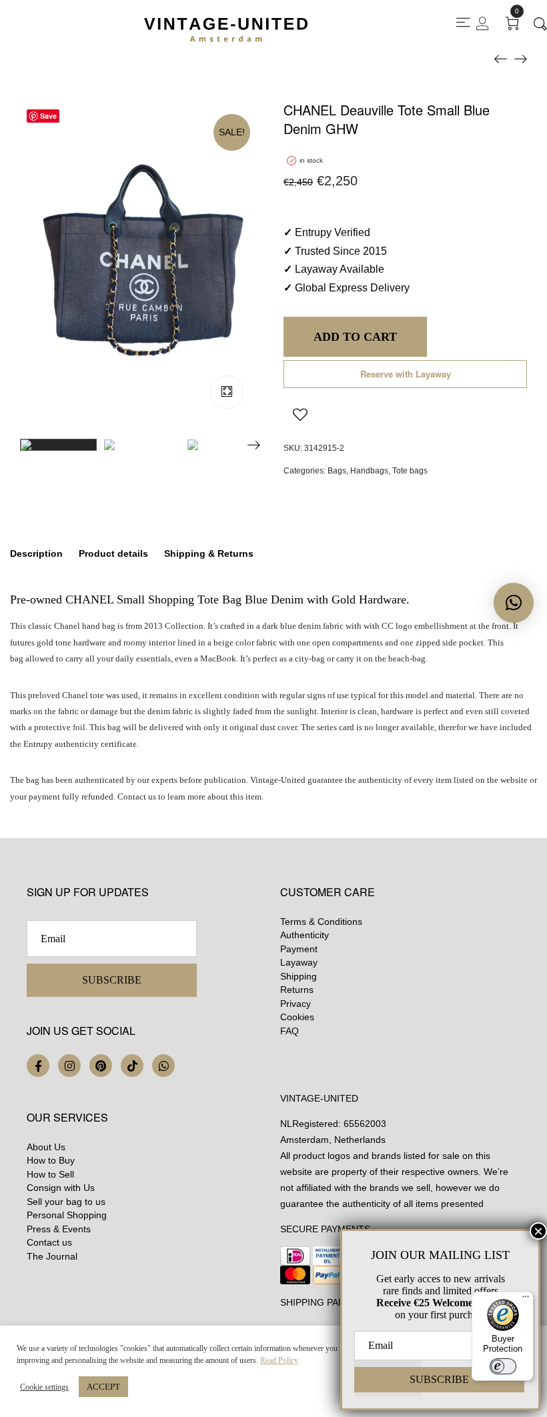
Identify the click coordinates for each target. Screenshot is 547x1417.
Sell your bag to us (66, 1201)
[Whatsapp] (163, 1065)
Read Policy (279, 1360)
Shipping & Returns (208, 553)
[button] (514, 603)
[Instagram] (69, 1065)
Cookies (297, 1017)
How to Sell (50, 1174)
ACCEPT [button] (103, 1387)
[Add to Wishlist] (300, 414)
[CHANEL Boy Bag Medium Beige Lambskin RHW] (520, 58)
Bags (337, 470)
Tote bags (410, 470)
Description (36, 553)
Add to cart (355, 336)
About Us (46, 1147)
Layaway (299, 962)
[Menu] (526, 1300)
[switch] (503, 1366)
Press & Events (59, 1229)
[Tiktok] (132, 1065)
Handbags (369, 470)
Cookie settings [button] (44, 1387)
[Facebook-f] (38, 1065)
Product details (113, 553)
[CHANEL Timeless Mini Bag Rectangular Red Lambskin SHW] (500, 58)
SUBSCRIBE (111, 980)
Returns (297, 989)
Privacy (295, 1003)
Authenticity (304, 935)
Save (48, 116)
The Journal (52, 1256)
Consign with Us (61, 1187)
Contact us (49, 1242)
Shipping (298, 976)
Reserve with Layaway (405, 373)
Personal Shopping (67, 1215)
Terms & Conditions (321, 921)
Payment (299, 949)
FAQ (289, 1031)
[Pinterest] (100, 1065)
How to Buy (51, 1160)
